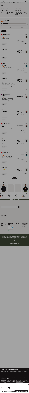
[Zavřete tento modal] (27, 385)
